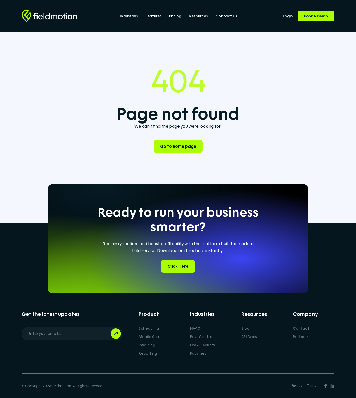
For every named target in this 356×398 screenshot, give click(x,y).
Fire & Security (202, 345)
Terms (311, 386)
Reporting (148, 353)
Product (149, 314)
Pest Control (201, 337)
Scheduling (149, 328)
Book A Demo (316, 16)
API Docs (249, 337)
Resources (198, 16)
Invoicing (147, 345)
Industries (129, 16)
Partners (301, 337)
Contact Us (226, 16)
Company (305, 314)
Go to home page (178, 146)
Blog (245, 328)
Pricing (175, 16)
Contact (301, 328)
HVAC (195, 328)
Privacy (297, 386)
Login (288, 16)
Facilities (198, 353)
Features (153, 16)
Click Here (178, 266)
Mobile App (149, 337)
